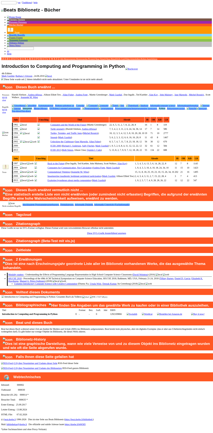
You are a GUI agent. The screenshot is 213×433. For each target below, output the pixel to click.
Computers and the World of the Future (68, 125)
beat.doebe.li (10, 419)
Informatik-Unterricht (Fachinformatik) (112, 204)
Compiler (80, 105)
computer (104, 105)
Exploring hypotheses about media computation (69, 180)
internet (17, 108)
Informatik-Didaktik (84, 204)
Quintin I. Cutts (94, 150)
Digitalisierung (67, 204)
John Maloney (166, 94)
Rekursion (171, 108)
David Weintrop (140, 274)
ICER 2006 (55, 146)
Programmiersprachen (125, 108)
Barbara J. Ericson (24, 76)
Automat (42, 105)
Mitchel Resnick (196, 94)
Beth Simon (67, 150)
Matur (113, 59)
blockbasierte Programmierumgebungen (41, 204)
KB (3, 97)
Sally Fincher (88, 146)
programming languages (146, 108)
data (122, 105)
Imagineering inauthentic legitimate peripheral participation (74, 176)
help (36, 2)
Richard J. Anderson (71, 146)
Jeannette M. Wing (29, 97)
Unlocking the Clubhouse (62, 141)
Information (182, 105)
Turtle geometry (57, 129)
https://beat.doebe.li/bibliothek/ (79, 419)
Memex (37, 108)
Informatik (155, 105)
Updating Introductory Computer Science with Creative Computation (45, 283)
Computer (93, 105)
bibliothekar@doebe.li (17, 424)
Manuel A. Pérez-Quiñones (32, 281)
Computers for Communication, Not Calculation (70, 167)
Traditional (27, 2)
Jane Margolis (180, 94)
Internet (206, 105)
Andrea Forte (81, 94)
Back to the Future (56, 163)
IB (6, 97)
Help (9, 54)
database (144, 105)
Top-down (16, 111)
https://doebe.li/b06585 (75, 424)
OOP (51, 108)
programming (107, 108)
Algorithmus (20, 105)
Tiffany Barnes (166, 278)
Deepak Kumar (109, 283)
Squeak (53, 137)
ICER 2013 (55, 150)
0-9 (2, 58)
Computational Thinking (59, 172)
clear (4, 100)
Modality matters (16, 274)
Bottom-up (60, 105)
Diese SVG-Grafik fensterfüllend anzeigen (106, 233)
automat (49, 105)
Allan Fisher (68, 94)
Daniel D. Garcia (182, 278)
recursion (180, 108)
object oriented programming (67, 108)
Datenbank (133, 105)
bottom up (69, 105)
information (193, 105)
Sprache (192, 108)
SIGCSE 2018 (15, 278)
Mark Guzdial (8, 76)
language (203, 108)
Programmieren (92, 108)
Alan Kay (153, 94)
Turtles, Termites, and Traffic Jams (66, 133)
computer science (167, 105)
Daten (115, 105)
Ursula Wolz (95, 283)
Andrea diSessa (35, 94)
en (19, 2)
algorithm (32, 105)
